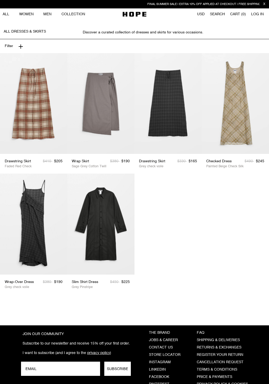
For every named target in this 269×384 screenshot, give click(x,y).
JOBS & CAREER (163, 340)
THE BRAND (159, 333)
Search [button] (217, 14)
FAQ (200, 333)
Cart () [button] (238, 14)
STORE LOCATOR (164, 355)
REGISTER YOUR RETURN (220, 355)
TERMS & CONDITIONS (217, 369)
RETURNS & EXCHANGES (219, 347)
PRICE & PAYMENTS (214, 377)
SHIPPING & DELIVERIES (218, 340)
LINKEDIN (157, 369)
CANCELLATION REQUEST (220, 362)
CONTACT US (161, 347)
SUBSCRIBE (117, 368)
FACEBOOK (159, 377)
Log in (257, 14)
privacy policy (98, 352)
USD (201, 14)
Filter (9, 46)
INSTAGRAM (160, 362)
